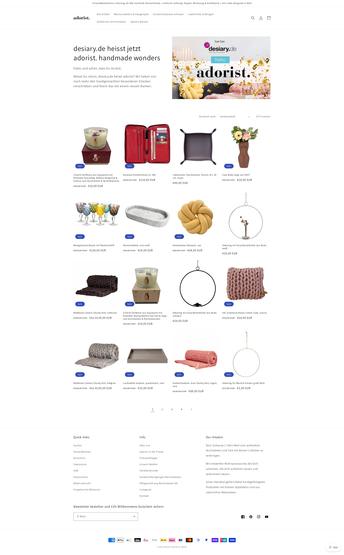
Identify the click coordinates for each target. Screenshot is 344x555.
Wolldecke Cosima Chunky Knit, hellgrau (94, 383)
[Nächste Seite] (191, 409)
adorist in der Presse (152, 451)
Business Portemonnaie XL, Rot (139, 174)
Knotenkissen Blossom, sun (187, 245)
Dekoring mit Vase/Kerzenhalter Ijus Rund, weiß (244, 247)
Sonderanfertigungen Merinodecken (160, 477)
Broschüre (79, 458)
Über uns (145, 445)
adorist (167, 547)
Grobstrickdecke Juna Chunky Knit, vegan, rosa (195, 385)
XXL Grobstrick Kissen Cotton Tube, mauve (244, 312)
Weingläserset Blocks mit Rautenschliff (93, 245)
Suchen (77, 445)
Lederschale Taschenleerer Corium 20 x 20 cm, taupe (194, 176)
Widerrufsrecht (82, 483)
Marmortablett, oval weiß (136, 245)
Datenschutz (80, 477)
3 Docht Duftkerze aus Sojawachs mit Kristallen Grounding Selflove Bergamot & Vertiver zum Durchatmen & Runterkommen (96, 177)
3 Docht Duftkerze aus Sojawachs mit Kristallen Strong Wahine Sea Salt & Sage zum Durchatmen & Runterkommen (145, 315)
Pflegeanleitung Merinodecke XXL (159, 483)
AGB (75, 470)
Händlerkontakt (149, 470)
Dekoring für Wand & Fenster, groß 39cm (243, 383)
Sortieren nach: (207, 116)
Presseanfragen (148, 458)
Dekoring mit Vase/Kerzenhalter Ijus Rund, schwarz (195, 314)
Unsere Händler (149, 464)
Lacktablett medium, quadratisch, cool (143, 383)
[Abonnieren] (134, 516)
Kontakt (144, 495)
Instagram (145, 489)
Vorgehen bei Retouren (86, 489)
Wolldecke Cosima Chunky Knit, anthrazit (95, 312)
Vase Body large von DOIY (236, 174)
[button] (253, 18)
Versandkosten (82, 451)
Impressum (80, 464)
